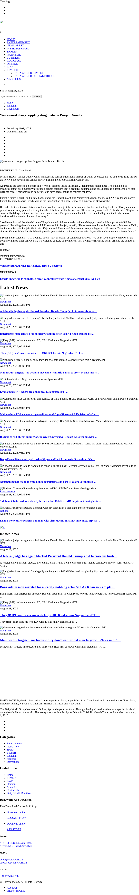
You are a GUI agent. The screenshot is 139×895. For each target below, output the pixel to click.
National (4, 510)
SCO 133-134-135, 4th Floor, (16, 842)
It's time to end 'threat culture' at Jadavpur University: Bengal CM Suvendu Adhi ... (48, 436)
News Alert (13, 746)
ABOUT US (14, 79)
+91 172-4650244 (9, 876)
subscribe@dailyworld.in (13, 862)
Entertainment (7, 491)
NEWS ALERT (15, 45)
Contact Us (13, 790)
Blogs (10, 780)
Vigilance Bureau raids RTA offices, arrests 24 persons (31, 265)
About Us (12, 787)
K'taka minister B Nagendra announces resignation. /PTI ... (34, 391)
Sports (10, 749)
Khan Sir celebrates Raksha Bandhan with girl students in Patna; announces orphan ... (50, 520)
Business (11, 752)
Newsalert (5, 301)
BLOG (10, 66)
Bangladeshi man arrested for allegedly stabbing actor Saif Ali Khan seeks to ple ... (47, 333)
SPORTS (12, 51)
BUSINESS (13, 57)
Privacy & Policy (16, 890)
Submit (36, 96)
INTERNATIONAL (18, 48)
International (13, 761)
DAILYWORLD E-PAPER (29, 72)
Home (10, 102)
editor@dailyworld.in (11, 859)
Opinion (11, 784)
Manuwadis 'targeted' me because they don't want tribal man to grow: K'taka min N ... (50, 372)
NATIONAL (14, 54)
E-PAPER (12, 69)
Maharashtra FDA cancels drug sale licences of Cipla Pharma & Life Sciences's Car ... (49, 414)
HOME (11, 39)
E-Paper (11, 777)
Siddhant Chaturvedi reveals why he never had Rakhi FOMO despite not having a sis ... (50, 501)
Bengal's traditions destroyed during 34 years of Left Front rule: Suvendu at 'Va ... (47, 459)
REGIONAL (14, 60)
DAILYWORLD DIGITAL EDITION (34, 76)
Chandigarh (13, 108)
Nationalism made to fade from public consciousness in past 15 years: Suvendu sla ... (48, 481)
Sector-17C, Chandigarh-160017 (17, 846)
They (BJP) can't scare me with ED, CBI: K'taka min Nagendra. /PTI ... (41, 353)
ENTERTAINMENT (18, 42)
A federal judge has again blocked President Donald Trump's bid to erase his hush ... (48, 311)
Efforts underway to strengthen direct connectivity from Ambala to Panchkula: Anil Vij (50, 278)
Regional (11, 105)
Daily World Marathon (19, 793)
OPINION (12, 63)
